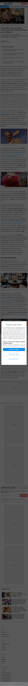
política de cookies (13, 338)
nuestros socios (19, 327)
